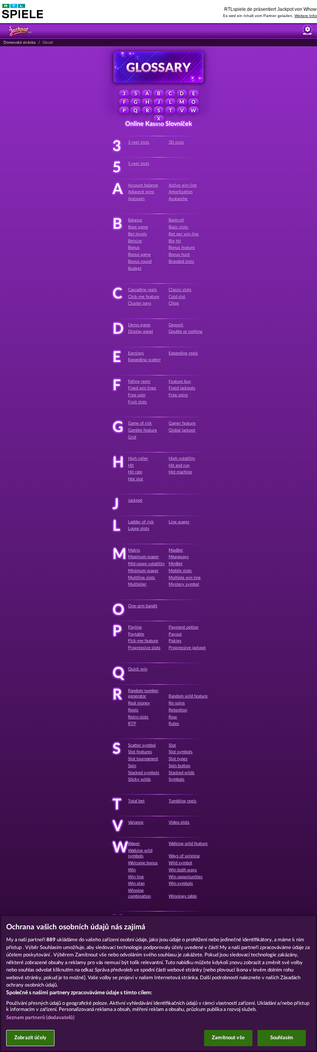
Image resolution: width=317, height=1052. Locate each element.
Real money (139, 703)
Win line (136, 877)
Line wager (179, 522)
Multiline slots (141, 578)
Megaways (179, 557)
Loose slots (138, 528)
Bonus (134, 247)
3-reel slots (138, 142)
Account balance (143, 185)
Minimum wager (143, 571)
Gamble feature (142, 430)
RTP (132, 723)
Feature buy (180, 381)
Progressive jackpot (187, 648)
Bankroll (176, 220)
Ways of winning (184, 856)
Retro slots (138, 717)
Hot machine (180, 472)
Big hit (175, 241)
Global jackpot (182, 430)
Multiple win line (185, 578)
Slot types (178, 759)
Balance (135, 220)
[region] (158, 983)
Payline (135, 627)
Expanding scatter (144, 360)
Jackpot (135, 500)
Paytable (136, 634)
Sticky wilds (139, 779)
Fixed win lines (142, 388)
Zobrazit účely (30, 1037)
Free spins (178, 395)
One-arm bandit (142, 606)
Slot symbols (181, 752)
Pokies (175, 641)
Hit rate (135, 472)
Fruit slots (137, 402)
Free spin (136, 395)
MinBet (175, 564)
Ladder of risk (141, 522)
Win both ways (183, 870)
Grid (132, 437)
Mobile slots (180, 571)
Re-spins (177, 703)
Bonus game (139, 254)
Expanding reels (183, 353)
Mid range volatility (146, 564)
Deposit (176, 325)
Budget (134, 268)
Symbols (176, 779)
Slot (172, 745)
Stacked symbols (143, 773)
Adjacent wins (141, 192)
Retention (178, 710)
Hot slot (135, 479)
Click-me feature (143, 297)
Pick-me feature (143, 641)
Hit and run (179, 465)
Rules (174, 723)
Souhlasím (281, 1037)
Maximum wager (143, 557)
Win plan (136, 883)
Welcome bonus (143, 863)
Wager (134, 843)
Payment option (183, 627)
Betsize (135, 241)
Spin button (179, 766)
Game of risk (140, 423)
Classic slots (180, 290)
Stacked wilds (181, 773)
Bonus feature (182, 247)
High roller (138, 458)
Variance (135, 822)
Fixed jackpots (182, 388)
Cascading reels (142, 290)
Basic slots (178, 227)
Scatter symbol (142, 745)
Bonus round (140, 261)
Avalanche (178, 199)
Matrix (134, 550)
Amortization (181, 192)
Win (132, 870)
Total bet (136, 801)
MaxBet (176, 550)
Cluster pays (139, 303)
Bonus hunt (179, 254)
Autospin (136, 199)
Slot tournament (143, 759)
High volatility (182, 458)
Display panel (140, 331)
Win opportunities (186, 877)
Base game (138, 227)
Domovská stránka (19, 43)
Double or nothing (186, 331)
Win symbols (181, 883)
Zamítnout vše (228, 1037)
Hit (131, 465)
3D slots (176, 142)
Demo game (139, 325)
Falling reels (139, 381)
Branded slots (181, 261)
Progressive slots (144, 648)
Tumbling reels (182, 801)
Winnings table (183, 896)
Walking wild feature (188, 843)
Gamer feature (182, 423)
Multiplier (137, 584)
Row (173, 717)
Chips (174, 303)
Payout (175, 634)
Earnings (136, 353)
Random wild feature (188, 696)
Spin (132, 766)
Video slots (179, 822)
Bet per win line (184, 234)
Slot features (140, 752)
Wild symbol (180, 863)
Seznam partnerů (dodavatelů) (40, 1017)
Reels (133, 710)
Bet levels (137, 234)
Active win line (183, 185)
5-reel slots (138, 163)
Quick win (137, 669)
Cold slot (177, 297)
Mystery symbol (184, 584)
